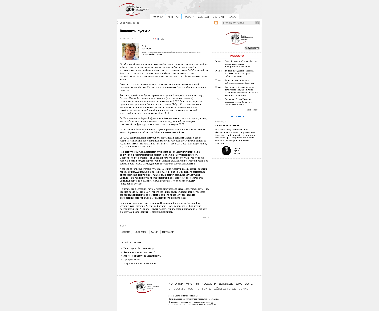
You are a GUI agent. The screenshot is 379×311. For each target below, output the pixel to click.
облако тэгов (225, 288)
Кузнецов (146, 48)
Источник (205, 217)
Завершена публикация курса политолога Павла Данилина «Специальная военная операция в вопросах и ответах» (241, 91)
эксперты (244, 283)
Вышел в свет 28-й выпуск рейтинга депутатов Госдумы (239, 81)
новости (208, 283)
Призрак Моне (131, 259)
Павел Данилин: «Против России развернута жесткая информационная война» (241, 64)
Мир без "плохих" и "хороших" (140, 263)
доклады (226, 283)
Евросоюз (141, 231)
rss (190, 288)
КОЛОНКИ (158, 16)
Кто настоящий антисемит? (139, 252)
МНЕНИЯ (173, 16)
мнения (192, 283)
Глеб (144, 46)
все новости (252, 109)
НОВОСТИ (189, 16)
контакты (203, 288)
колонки (175, 283)
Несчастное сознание (227, 125)
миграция (168, 231)
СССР (154, 231)
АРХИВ (233, 16)
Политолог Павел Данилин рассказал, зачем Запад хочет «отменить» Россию (239, 102)
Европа (125, 231)
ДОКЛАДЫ (203, 16)
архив (243, 288)
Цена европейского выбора (139, 248)
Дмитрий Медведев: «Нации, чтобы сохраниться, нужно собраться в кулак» (239, 73)
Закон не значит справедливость (142, 255)
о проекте (177, 288)
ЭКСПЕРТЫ (219, 16)
